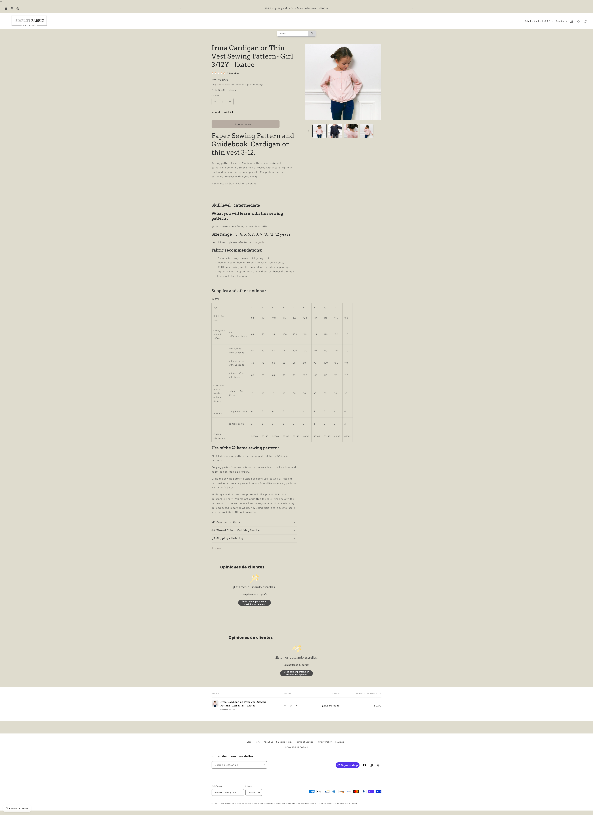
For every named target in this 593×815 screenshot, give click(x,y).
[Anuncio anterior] (181, 9)
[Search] (312, 33)
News (257, 741)
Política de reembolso (263, 803)
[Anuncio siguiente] (412, 9)
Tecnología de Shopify (241, 803)
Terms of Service (304, 741)
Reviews (339, 741)
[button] (6, 21)
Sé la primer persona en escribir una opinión (254, 603)
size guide (258, 242)
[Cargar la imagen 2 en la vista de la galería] (335, 131)
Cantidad (216, 95)
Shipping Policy (284, 741)
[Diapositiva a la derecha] (378, 131)
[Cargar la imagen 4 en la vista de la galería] (367, 131)
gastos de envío (222, 84)
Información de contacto (347, 803)
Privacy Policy (324, 741)
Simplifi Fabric (225, 803)
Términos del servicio (307, 803)
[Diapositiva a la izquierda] (308, 131)
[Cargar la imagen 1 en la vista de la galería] (320, 131)
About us (268, 741)
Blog (249, 741)
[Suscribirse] (263, 765)
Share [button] (218, 548)
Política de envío (327, 803)
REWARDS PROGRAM (296, 747)
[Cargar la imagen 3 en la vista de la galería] (351, 131)
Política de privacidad (285, 803)
